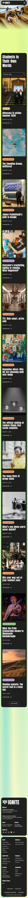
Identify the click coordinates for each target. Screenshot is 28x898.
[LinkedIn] (11, 832)
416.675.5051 (17, 824)
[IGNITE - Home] (6, 3)
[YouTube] (9, 832)
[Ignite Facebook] (14, 832)
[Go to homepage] (10, 802)
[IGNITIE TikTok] (6, 832)
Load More (14, 703)
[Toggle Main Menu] (25, 3)
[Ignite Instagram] (3, 832)
